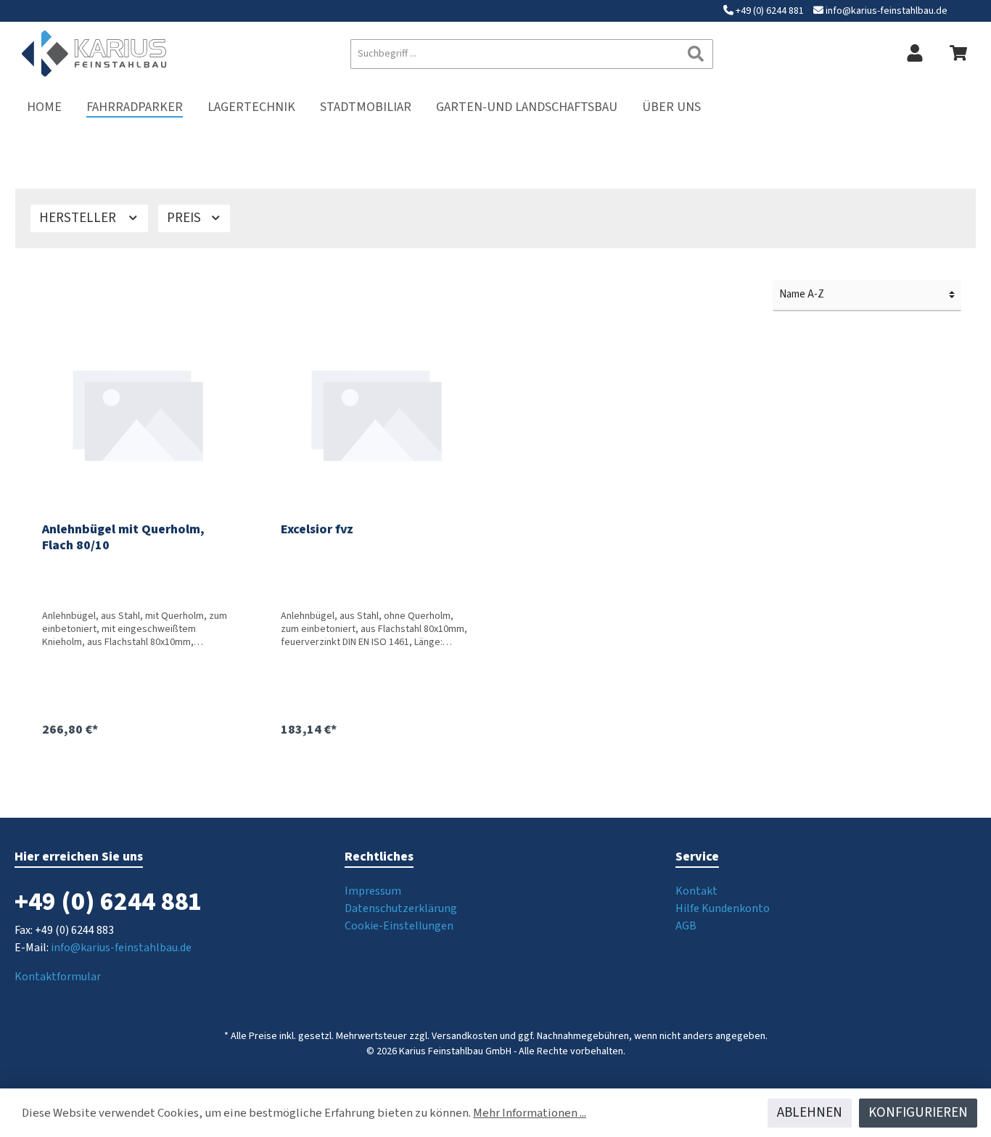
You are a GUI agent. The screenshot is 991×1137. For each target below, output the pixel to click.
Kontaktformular (58, 977)
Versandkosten (465, 1036)
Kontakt (696, 891)
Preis (185, 218)
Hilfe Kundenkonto (722, 908)
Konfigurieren (918, 1112)
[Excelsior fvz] (377, 412)
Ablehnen (809, 1112)
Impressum (373, 891)
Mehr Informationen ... (529, 1113)
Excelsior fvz (317, 530)
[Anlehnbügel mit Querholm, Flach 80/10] (138, 412)
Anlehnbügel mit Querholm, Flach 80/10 (123, 538)
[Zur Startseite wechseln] (94, 53)
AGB (685, 926)
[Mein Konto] (915, 54)
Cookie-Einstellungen (399, 926)
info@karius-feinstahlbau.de (886, 11)
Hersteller (79, 218)
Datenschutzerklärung (401, 908)
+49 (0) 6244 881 (770, 11)
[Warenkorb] (958, 54)
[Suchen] (696, 54)
